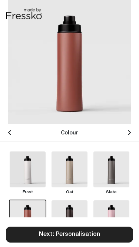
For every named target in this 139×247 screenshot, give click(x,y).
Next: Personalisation (69, 234)
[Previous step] (9, 132)
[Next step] (129, 132)
